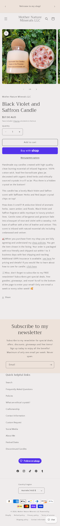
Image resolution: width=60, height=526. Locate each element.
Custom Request (13, 422)
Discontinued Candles (16, 449)
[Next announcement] (54, 6)
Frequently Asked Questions (19, 389)
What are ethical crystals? (18, 402)
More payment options (30, 158)
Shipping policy (22, 520)
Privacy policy (33, 515)
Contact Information (15, 416)
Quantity (6, 126)
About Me (10, 436)
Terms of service (48, 515)
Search (9, 382)
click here (32, 266)
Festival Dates (12, 442)
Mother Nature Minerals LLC (28, 511)
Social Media (12, 429)
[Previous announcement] (5, 6)
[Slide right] (36, 89)
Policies (9, 396)
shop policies (39, 243)
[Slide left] (23, 89)
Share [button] (8, 297)
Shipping (16, 121)
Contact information (38, 520)
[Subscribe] (51, 364)
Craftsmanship (13, 409)
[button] (6, 19)
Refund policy (19, 515)
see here (47, 258)
